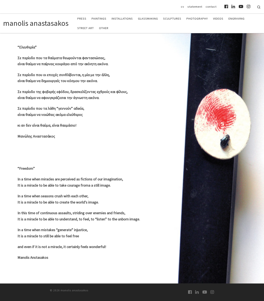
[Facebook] (226, 6)
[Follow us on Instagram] (248, 6)
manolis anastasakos (74, 290)
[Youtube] (241, 6)
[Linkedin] (233, 6)
